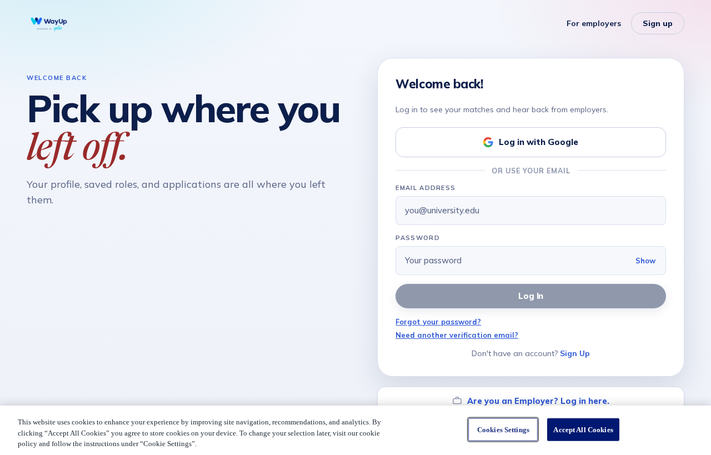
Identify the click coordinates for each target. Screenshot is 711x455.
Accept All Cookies (583, 429)
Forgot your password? (438, 321)
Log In (531, 296)
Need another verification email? (456, 335)
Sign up (658, 23)
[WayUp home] (49, 23)
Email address (425, 188)
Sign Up (575, 353)
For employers (594, 23)
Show (645, 260)
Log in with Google (538, 142)
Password (417, 238)
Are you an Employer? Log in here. (538, 401)
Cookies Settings (503, 429)
